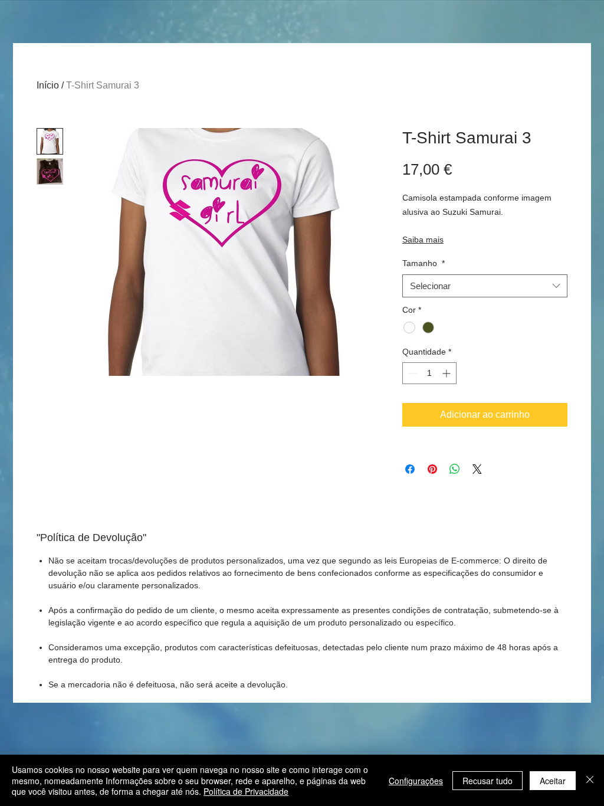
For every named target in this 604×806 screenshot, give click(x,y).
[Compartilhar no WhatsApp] (455, 469)
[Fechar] (590, 780)
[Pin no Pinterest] (432, 469)
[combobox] (484, 285)
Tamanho (423, 263)
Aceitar (553, 781)
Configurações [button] (416, 781)
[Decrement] (411, 373)
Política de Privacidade (245, 791)
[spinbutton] (429, 373)
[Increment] (447, 373)
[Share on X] (477, 469)
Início (48, 85)
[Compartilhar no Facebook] (410, 469)
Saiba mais (423, 239)
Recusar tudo (487, 781)
